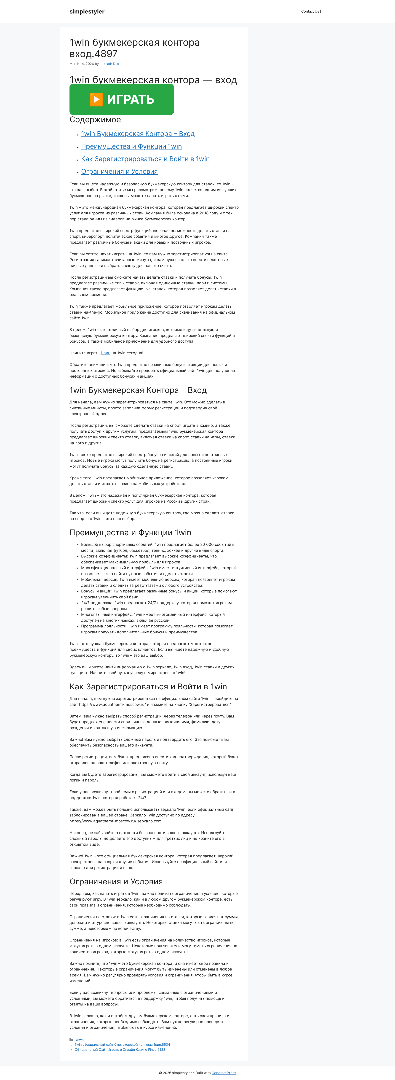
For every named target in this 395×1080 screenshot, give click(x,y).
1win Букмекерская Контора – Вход (138, 134)
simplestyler (86, 11)
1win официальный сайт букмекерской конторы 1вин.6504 (122, 1044)
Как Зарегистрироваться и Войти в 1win (145, 159)
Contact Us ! (311, 11)
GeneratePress (224, 1073)
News (79, 1040)
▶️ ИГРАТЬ (122, 99)
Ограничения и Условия (119, 171)
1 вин (105, 353)
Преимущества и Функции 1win (131, 146)
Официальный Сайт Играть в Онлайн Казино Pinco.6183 (120, 1049)
